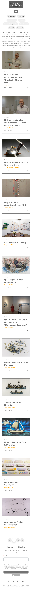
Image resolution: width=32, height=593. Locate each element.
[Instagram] (23, 582)
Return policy (25, 586)
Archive (12, 586)
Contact (17, 586)
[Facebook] (9, 582)
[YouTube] (18, 582)
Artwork (10, 585)
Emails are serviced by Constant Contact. (20, 568)
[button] (16, 11)
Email (5, 556)
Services (7, 586)
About (4, 585)
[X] (13, 582)
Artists (27, 585)
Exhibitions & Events (19, 585)
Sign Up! (16, 572)
